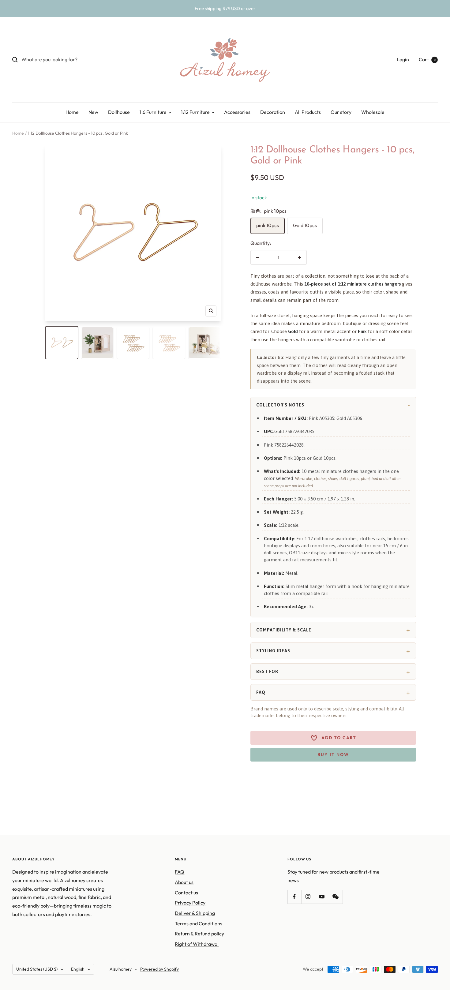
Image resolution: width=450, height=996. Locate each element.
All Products (308, 112)
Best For (267, 671)
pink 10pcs (267, 225)
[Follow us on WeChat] (336, 897)
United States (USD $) (37, 969)
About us (184, 882)
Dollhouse (119, 112)
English (77, 969)
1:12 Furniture (196, 112)
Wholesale (372, 112)
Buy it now (333, 754)
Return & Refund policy (199, 933)
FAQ (260, 692)
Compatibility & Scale (283, 629)
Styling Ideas (273, 650)
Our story (341, 112)
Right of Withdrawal (197, 944)
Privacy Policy (190, 903)
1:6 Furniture (153, 112)
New (93, 112)
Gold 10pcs (305, 225)
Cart (427, 59)
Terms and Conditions (198, 923)
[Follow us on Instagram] (308, 897)
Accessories (237, 112)
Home (72, 112)
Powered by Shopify (159, 969)
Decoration (272, 112)
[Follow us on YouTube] (322, 897)
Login (403, 59)
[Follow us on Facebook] (294, 897)
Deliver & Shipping (195, 913)
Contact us (186, 892)
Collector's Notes (280, 405)
